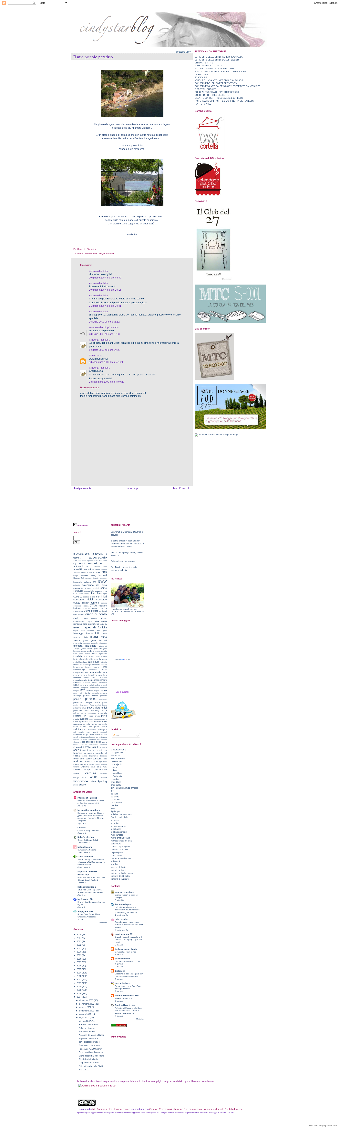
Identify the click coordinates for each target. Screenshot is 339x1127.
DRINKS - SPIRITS (204, 62)
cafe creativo (121, 919)
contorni (94, 602)
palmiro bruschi (90, 696)
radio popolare (95, 719)
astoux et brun (118, 758)
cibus (86, 594)
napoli (96, 691)
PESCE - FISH (202, 77)
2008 (79, 993)
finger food (79, 631)
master (86, 678)
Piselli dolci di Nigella (88, 1059)
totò (105, 759)
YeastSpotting (99, 781)
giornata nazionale (84, 645)
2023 (79, 941)
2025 (79, 934)
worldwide (80, 781)
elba (95, 253)
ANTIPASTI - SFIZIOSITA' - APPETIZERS (214, 68)
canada (87, 588)
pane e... (91, 699)
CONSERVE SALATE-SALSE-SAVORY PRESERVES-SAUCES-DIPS (227, 86)
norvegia (95, 693)
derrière (114, 805)
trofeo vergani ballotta (83, 764)
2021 (79, 948)
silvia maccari (80, 745)
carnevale (78, 591)
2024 (79, 938)
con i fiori (101, 596)
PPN (85, 716)
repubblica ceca (86, 721)
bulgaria (87, 582)
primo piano (116, 855)
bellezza (84, 576)
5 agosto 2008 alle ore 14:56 (104, 350)
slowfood (77, 747)
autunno (76, 573)
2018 (79, 959)
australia (96, 569)
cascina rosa (101, 591)
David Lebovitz (85, 856)
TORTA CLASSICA (123, 998)
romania (86, 724)
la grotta (114, 823)
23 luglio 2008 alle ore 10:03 (104, 334)
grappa (97, 651)
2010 (79, 986)
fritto (97, 633)
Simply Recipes (85, 911)
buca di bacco (117, 773)
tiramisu (103, 756)
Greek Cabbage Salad (87, 840)
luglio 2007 (84, 1017)
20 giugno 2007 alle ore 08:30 (105, 277)
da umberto (116, 802)
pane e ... (78, 699)
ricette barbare (122, 983)
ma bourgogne (118, 835)
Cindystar (94, 339)
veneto (77, 773)
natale (103, 690)
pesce (90, 707)
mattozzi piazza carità (121, 841)
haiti (75, 654)
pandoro (103, 696)
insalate (77, 656)
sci (74, 732)
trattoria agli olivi (118, 870)
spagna (103, 747)
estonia (103, 624)
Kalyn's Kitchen (85, 837)
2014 (79, 973)
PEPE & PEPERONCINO (127, 995)
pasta (97, 702)
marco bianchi (88, 675)
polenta (76, 713)
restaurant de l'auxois (121, 858)
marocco (77, 678)
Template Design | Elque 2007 (323, 1125)
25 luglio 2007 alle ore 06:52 (104, 321)
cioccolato (95, 593)
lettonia (104, 662)
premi (97, 716)
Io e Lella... (84, 1069)
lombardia (78, 667)
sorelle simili (90, 747)
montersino (94, 688)
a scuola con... (82, 553)
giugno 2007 (85, 1021)
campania (78, 588)
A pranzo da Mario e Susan (91, 1035)
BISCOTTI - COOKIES (205, 89)
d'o (112, 791)
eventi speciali (84, 627)
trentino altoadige (93, 761)
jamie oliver (78, 659)
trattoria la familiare (120, 879)
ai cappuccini (117, 752)
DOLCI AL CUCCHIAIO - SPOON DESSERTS (217, 92)
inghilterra (103, 654)
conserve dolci (83, 599)
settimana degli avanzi (83, 735)
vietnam (103, 774)
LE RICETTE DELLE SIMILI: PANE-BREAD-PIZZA (218, 57)
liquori (97, 664)
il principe (115, 811)
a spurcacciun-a (118, 749)
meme (91, 680)
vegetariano (101, 769)
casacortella (89, 591)
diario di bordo (85, 253)
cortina (104, 603)
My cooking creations (88, 810)
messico (86, 683)
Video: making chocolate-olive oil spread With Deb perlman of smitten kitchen (91, 862)
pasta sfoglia (89, 705)
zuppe (82, 784)
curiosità (103, 608)
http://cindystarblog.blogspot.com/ (110, 1109)
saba (75, 727)
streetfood (86, 750)
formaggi (78, 633)
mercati (76, 682)
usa (99, 766)
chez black (116, 782)
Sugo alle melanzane (88, 1038)
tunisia (97, 764)
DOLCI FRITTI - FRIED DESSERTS (212, 95)
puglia (76, 719)
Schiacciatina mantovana (123, 561)
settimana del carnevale (88, 737)
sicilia (98, 742)
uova (93, 767)
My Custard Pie (85, 899)
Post (117, 735)
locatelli (104, 665)
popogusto (92, 713)
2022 (79, 945)
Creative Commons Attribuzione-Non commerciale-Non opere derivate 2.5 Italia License (196, 1109)
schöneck (115, 861)
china (81, 594)
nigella (87, 693)
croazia (85, 606)
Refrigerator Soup (86, 887)
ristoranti (77, 724)
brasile (95, 578)
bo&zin (114, 767)
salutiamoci (79, 729)
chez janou (116, 785)
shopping (90, 742)
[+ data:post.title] (97, 1085)
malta (104, 670)
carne (103, 588)
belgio (75, 576)
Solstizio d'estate (87, 1031)
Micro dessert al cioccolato (91, 1056)
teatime (90, 753)
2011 (79, 983)
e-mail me (82, 525)
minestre (103, 682)
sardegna (102, 729)
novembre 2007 (87, 1004)
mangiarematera (80, 672)
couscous (77, 606)
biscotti (102, 575)
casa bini (115, 779)
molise (76, 688)
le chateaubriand (119, 832)
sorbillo (114, 864)
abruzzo (77, 560)
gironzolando (87, 648)
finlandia (90, 631)
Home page (132, 488)
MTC (82, 690)
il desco (114, 808)
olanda (103, 693)
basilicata (91, 572)
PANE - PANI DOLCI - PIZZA (208, 65)
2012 (79, 979)
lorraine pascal (92, 667)
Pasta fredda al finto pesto (91, 1052)
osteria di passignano (121, 846)
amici (82, 563)
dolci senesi (90, 619)
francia (89, 633)
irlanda (91, 657)
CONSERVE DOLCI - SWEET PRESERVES (216, 83)
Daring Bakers (91, 611)
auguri (87, 569)
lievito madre (82, 665)
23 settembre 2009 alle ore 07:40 (106, 381)
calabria (76, 585)
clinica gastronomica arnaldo (124, 788)
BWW (102, 581)
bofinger (114, 770)
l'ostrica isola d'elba (120, 817)
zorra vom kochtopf (99, 327)
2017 (79, 962)
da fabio (114, 794)
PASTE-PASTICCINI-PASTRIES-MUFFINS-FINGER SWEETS (224, 101)
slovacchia (93, 745)
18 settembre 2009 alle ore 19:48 (106, 362)
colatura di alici (89, 597)
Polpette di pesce (87, 1028)
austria (104, 570)
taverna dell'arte (118, 867)
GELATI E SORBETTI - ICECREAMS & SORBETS (219, 98)
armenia (97, 567)
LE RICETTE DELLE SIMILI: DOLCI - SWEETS (217, 60)
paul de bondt (101, 705)
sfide (82, 742)
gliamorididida (122, 958)
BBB (98, 572)
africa (83, 561)
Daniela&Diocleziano (125, 1005)
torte (75, 758)
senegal (103, 732)
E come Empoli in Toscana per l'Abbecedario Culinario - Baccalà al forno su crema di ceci (127, 544)
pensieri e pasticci (124, 892)
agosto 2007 (85, 1014)
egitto (90, 622)
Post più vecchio (181, 488)
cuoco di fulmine (90, 608)
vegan (87, 769)
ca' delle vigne (117, 776)
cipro (105, 594)
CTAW (93, 605)
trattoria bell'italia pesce (122, 873)
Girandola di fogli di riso (125, 952)
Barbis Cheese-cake (88, 1024)
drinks (103, 618)
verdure (90, 773)
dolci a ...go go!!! (124, 934)
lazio (90, 662)
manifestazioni (98, 672)
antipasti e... (81, 566)
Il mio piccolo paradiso (93, 57)
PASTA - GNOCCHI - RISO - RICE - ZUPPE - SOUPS (220, 71)
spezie (77, 749)
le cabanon (116, 829)
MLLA (76, 685)
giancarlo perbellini (90, 643)
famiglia (101, 253)
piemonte (77, 710)
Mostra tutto (103, 923)
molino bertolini (87, 685)
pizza (104, 710)
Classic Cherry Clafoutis (88, 830)
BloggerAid (78, 578)
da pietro (115, 796)
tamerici (77, 753)
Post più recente (82, 488)
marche (76, 675)
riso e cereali (100, 721)
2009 (79, 990)
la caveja (115, 820)
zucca (75, 785)
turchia (104, 764)
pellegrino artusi (79, 708)
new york (77, 693)
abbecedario (98, 557)
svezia (95, 750)
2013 (79, 976)
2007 (79, 997)
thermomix (93, 756)
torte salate (85, 758)
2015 (79, 969)
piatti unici (101, 707)
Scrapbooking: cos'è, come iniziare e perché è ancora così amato (129, 924)
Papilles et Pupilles (87, 798)
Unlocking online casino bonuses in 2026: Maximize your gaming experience (127, 909)
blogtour (88, 578)
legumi (96, 661)
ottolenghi (77, 696)
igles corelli (84, 654)
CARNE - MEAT (202, 74)
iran (85, 657)
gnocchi (98, 648)
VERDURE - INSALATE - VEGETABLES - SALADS (219, 80)
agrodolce (91, 561)
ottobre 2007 (85, 1007)
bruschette (77, 582)
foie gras (102, 631)
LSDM (104, 667)
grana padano (87, 651)
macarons (93, 670)
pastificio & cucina (119, 849)
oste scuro (116, 843)
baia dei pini (116, 761)
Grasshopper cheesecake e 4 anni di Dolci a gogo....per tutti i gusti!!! (129, 939)
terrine (84, 756)
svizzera (103, 750)
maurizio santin (80, 680)
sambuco (92, 729)
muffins (90, 691)
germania (77, 643)
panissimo (78, 702)
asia (105, 567)
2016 (79, 965)
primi (104, 715)
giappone (103, 643)
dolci (76, 618)
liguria (91, 664)
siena (104, 742)
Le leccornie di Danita (126, 949)
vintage (76, 778)
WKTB (104, 777)
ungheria (85, 766)
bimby (93, 576)
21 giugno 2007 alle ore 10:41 (105, 306)
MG (91, 355)
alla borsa (115, 755)
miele (94, 683)
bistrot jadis (116, 764)
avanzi (83, 573)
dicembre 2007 (86, 1000)
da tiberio (115, 799)
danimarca (78, 611)
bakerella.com (84, 847)
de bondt (103, 611)
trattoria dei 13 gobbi (120, 876)
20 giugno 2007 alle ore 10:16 (105, 289)
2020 (79, 952)
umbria (76, 767)
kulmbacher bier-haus (121, 814)
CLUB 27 (77, 597)
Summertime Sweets (86, 850)
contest (85, 603)
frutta (94, 637)
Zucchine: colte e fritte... (90, 1045)
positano (77, 716)
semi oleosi (92, 732)
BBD (104, 572)
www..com (122, 659)
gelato (85, 640)
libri (75, 664)
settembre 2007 (87, 1011)
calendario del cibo (94, 585)
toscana (110, 253)
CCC (75, 594)
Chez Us (81, 827)
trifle (105, 762)
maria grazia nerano (120, 838)
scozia (81, 732)
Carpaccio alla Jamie (88, 1062)
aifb (100, 560)
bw (94, 581)
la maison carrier (119, 826)
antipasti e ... (97, 563)
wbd (84, 777)
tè (85, 753)
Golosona (120, 971)
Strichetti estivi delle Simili (91, 1066)
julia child (89, 659)
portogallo (102, 713)
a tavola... (98, 553)
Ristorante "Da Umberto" (90, 1049)
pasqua (88, 702)
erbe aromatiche (91, 624)
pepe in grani (117, 852)
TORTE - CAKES (203, 104)
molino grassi (101, 685)
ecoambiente (79, 621)
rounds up (96, 724)
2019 (79, 955)
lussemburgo (79, 670)
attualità (77, 569)
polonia (83, 713)
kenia (96, 659)
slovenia (103, 745)
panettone (103, 699)
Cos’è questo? (122, 692)
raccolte (83, 718)
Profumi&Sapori (123, 904)
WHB (93, 777)
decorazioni (78, 614)
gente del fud (99, 640)
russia (104, 724)
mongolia (84, 688)
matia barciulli (99, 677)
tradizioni (78, 761)
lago (85, 662)
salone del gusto (89, 727)
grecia (104, 651)
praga (91, 716)
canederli (95, 588)
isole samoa (101, 657)
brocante (103, 578)
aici (96, 561)
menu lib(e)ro (100, 680)
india (94, 653)
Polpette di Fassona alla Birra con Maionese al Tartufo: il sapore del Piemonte (128, 1010)
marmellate (101, 675)
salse (104, 726)
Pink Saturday (92, 710)
